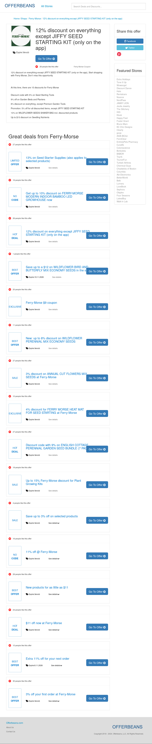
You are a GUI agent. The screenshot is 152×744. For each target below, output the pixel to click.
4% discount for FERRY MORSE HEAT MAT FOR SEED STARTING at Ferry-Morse (55, 411)
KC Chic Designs (124, 126)
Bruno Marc (122, 123)
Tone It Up (121, 82)
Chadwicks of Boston (126, 168)
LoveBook (121, 186)
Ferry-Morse (35, 18)
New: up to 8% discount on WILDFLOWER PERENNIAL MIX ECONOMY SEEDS (54, 339)
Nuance (120, 97)
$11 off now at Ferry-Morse (44, 623)
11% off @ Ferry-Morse (41, 551)
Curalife (120, 144)
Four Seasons (123, 195)
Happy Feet (122, 117)
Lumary (120, 183)
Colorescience (123, 147)
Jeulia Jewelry (123, 106)
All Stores (47, 6)
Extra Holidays (123, 79)
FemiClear (121, 138)
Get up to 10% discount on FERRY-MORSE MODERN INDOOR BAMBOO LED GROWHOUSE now (54, 196)
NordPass (121, 100)
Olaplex (120, 192)
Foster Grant (123, 120)
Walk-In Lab (122, 201)
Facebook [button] (131, 41)
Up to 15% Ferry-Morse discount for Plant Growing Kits (53, 482)
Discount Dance (124, 88)
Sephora (121, 189)
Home (17, 18)
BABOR (120, 153)
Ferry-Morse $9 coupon (41, 302)
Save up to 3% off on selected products (52, 516)
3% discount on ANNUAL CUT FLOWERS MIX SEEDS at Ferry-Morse (56, 375)
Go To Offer (45, 58)
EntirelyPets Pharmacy (127, 141)
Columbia (121, 171)
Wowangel (121, 85)
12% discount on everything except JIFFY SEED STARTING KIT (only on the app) (82, 18)
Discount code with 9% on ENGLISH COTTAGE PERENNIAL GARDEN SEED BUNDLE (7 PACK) (58, 446)
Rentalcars (122, 94)
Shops (24, 18)
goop (119, 132)
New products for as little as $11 (47, 587)
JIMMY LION (123, 103)
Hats (119, 91)
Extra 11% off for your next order (47, 658)
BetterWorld (122, 177)
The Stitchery (123, 109)
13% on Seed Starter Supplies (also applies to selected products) (56, 159)
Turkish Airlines (124, 162)
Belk (119, 180)
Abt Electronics (124, 174)
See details (53, 167)
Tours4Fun (122, 159)
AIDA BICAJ (122, 135)
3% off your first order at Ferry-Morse (50, 694)
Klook (119, 114)
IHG (118, 112)
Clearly (120, 129)
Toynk (119, 156)
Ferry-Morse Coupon (82, 66)
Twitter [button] (131, 47)
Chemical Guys (124, 165)
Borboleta (121, 150)
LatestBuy (121, 198)
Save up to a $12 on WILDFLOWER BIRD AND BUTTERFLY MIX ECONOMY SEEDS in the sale (58, 268)
